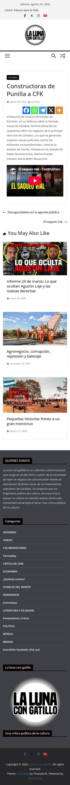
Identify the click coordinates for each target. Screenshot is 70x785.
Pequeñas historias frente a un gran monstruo (33, 421)
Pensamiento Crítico (16, 618)
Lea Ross (35, 101)
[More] (59, 110)
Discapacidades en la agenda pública (33, 212)
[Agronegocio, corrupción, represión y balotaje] (35, 315)
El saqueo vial (53, 222)
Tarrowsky (9, 556)
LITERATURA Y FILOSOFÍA (18, 610)
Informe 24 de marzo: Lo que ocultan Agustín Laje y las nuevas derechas (32, 286)
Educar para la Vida (26, 10)
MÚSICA (8, 634)
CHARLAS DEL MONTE (17, 587)
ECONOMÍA (10, 571)
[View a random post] (62, 55)
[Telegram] (42, 110)
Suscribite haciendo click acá (21, 649)
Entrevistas (10, 602)
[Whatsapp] (34, 110)
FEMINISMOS (11, 594)
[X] (51, 110)
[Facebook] (26, 110)
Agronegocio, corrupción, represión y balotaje (28, 354)
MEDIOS (8, 642)
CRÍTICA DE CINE (13, 563)
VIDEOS (7, 540)
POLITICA (9, 626)
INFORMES (13, 77)
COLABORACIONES (15, 548)
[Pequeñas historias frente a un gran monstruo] (35, 380)
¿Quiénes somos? (14, 579)
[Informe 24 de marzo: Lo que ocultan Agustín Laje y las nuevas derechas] (35, 244)
